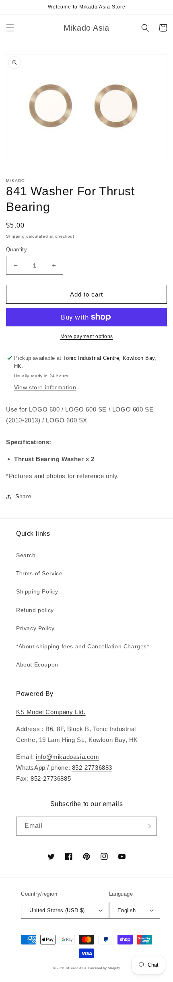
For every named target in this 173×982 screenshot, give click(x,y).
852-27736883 (92, 767)
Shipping (15, 236)
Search (26, 555)
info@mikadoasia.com (67, 756)
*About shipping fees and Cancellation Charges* (82, 646)
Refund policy (35, 610)
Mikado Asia (76, 968)
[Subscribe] (148, 826)
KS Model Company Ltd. (51, 711)
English (126, 910)
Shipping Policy (37, 591)
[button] (10, 28)
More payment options (86, 336)
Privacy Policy (35, 628)
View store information (45, 387)
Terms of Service (39, 573)
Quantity (16, 250)
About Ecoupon (37, 664)
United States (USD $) (56, 910)
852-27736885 (51, 778)
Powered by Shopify (104, 968)
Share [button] (23, 496)
